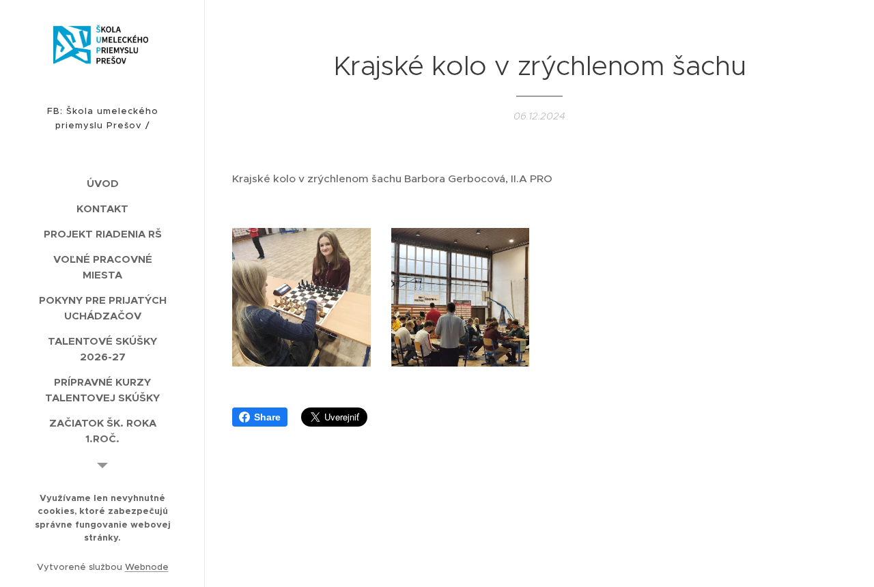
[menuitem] (102, 183)
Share (267, 417)
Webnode (147, 567)
